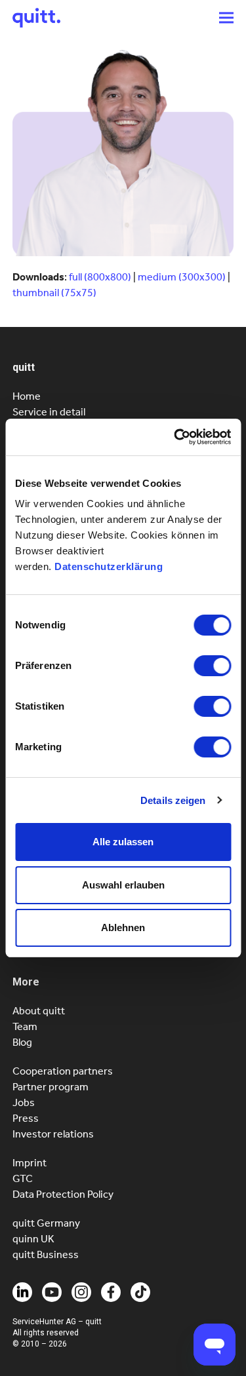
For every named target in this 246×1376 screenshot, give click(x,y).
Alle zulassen (123, 841)
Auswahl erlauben (123, 884)
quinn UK (33, 1239)
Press (25, 1118)
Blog (22, 1042)
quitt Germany (46, 1223)
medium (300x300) (182, 277)
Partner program (50, 1086)
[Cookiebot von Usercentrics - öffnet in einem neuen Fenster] (175, 437)
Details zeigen (172, 800)
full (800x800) (100, 277)
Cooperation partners (62, 1071)
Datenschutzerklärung (108, 566)
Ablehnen (123, 927)
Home (26, 396)
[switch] (212, 665)
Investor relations (53, 1134)
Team (24, 1026)
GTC (22, 1178)
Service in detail (48, 412)
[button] (226, 17)
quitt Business (45, 1254)
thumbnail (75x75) (54, 292)
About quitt (38, 1010)
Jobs (23, 1102)
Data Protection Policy (62, 1194)
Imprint (29, 1162)
